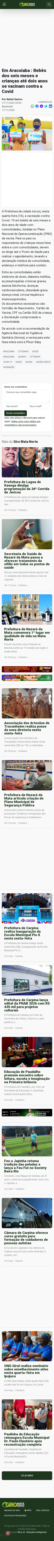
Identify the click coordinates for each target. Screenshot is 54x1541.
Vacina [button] (29, 362)
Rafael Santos (14, 99)
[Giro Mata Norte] (27, 4)
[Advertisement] (27, 38)
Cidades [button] (22, 357)
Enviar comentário (15, 413)
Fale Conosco (43, 1510)
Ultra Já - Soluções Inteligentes (32, 1532)
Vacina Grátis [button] (43, 362)
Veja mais (27, 1475)
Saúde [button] (35, 351)
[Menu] (4, 4)
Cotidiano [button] (23, 351)
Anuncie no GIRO (12, 1510)
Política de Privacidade (15, 1516)
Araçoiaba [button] (9, 351)
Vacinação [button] (9, 367)
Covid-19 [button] (7, 362)
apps (29, 1510)
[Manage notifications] (7, 1533)
